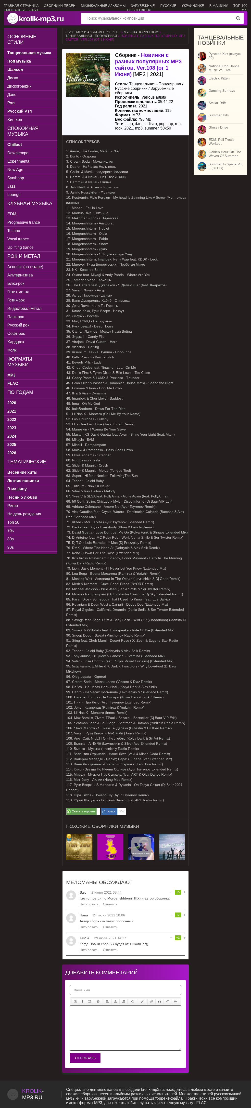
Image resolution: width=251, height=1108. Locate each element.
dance (140, 124)
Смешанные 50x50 (21, 10)
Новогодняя (139, 10)
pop (162, 124)
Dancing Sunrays (222, 90)
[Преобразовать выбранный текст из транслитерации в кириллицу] (167, 1001)
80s (10, 539)
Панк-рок (15, 317)
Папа (84, 915)
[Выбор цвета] (142, 1001)
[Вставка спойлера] (176, 1001)
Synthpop (15, 178)
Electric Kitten (219, 78)
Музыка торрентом (141, 32)
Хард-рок (15, 342)
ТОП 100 (240, 6)
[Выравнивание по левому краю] (107, 1001)
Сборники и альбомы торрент (92, 32)
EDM (11, 214)
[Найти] (238, 18)
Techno (13, 231)
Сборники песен (59, 6)
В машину (218, 6)
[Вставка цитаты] (159, 1001)
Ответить (110, 904)
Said (83, 892)
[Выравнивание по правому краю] (123, 1001)
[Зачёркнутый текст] (98, 1001)
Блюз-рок (15, 283)
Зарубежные (143, 6)
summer (151, 128)
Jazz (11, 186)
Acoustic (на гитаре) (25, 267)
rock (118, 128)
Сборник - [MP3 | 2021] (148, 64)
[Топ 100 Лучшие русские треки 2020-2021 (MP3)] (79, 836)
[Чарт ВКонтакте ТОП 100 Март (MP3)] (141, 836)
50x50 (165, 128)
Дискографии (19, 86)
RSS (243, 10)
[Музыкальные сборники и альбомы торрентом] (35, 18)
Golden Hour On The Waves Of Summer (225, 154)
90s (10, 547)
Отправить (85, 1058)
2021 (128, 128)
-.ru (33, 1094)
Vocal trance (18, 239)
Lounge (14, 195)
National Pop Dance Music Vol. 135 (224, 68)
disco (152, 124)
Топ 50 (13, 522)
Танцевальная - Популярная (91, 36)
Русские (168, 6)
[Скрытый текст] (151, 1001)
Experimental (18, 161)
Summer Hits (219, 115)
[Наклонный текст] (82, 1001)
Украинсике (193, 6)
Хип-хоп (14, 119)
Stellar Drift (217, 103)
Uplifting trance (20, 247)
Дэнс (11, 94)
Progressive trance (23, 222)
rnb (178, 124)
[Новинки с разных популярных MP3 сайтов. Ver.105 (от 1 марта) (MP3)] (172, 836)
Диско (12, 78)
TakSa (84, 938)
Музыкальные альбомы (103, 6)
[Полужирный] (75, 1001)
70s (10, 531)
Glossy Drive (218, 127)
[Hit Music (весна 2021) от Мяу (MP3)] (110, 836)
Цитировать (89, 904)
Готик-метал (18, 292)
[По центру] (115, 1001)
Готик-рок (16, 300)
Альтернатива (20, 275)
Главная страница (21, 6)
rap (170, 124)
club (129, 124)
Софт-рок (16, 333)
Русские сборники (131, 88)
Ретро (12, 506)
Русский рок (18, 325)
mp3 (139, 128)
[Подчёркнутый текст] (90, 1001)
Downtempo (17, 153)
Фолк (11, 350)
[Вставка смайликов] (133, 1001)
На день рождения (24, 514)
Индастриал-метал (24, 308)
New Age (15, 170)
